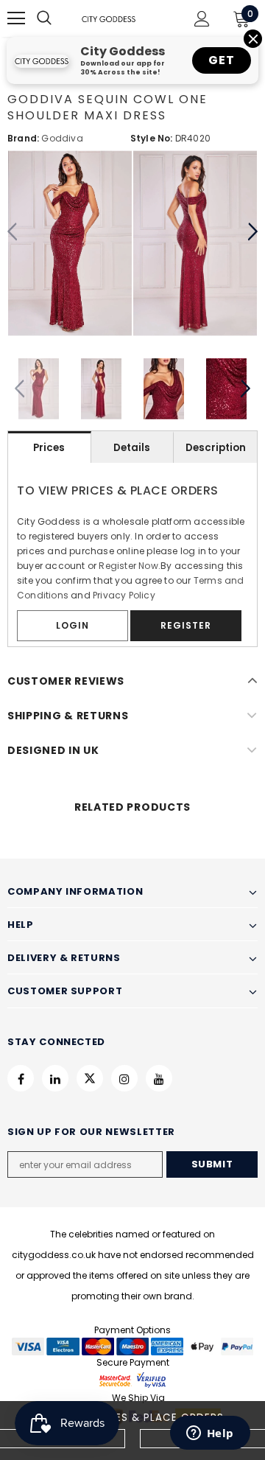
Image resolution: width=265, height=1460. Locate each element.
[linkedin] (55, 1078)
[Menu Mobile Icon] (16, 18)
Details (131, 448)
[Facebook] (20, 1078)
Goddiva (61, 138)
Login (72, 625)
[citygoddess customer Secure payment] (132, 1379)
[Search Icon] (59, 18)
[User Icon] (202, 19)
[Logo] (108, 18)
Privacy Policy (124, 595)
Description (216, 448)
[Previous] (12, 232)
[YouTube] (159, 1078)
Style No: (151, 138)
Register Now (128, 565)
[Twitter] (90, 1078)
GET (221, 60)
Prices (49, 448)
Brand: (23, 138)
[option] (69, 243)
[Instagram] (124, 1078)
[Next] (252, 232)
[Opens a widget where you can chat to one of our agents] (209, 1434)
